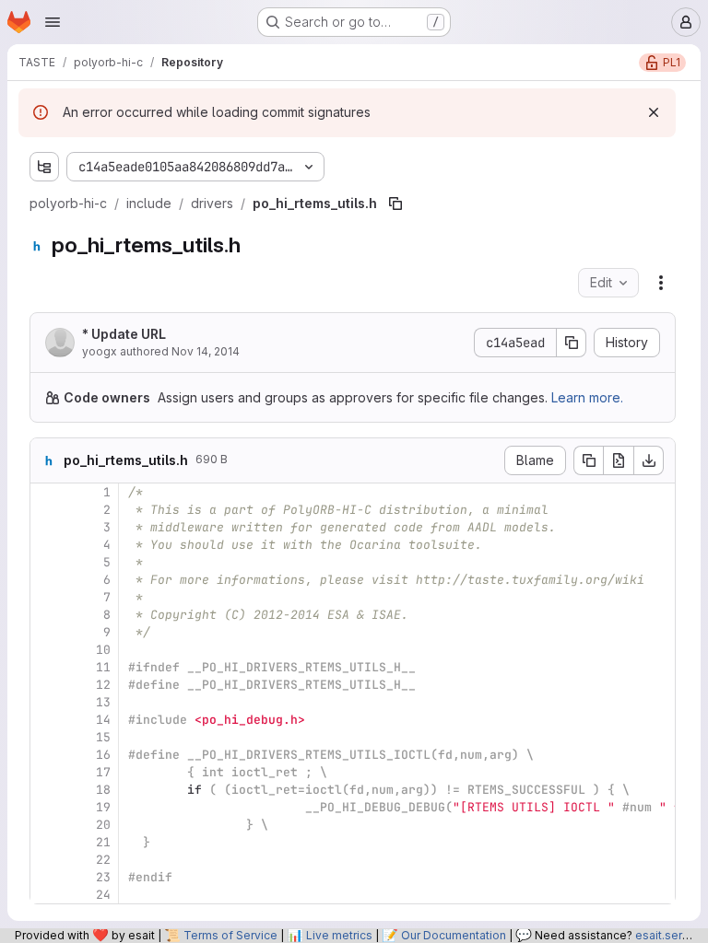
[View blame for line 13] (46, 702)
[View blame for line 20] (46, 824)
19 (103, 807)
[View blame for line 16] (46, 754)
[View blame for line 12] (46, 684)
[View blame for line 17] (46, 772)
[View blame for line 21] (46, 842)
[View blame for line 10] (46, 649)
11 (103, 667)
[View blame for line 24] (46, 894)
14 (103, 720)
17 (103, 772)
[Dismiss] (654, 112)
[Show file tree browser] (44, 166)
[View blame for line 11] (46, 667)
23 (103, 877)
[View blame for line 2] (46, 509)
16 (103, 755)
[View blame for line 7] (46, 597)
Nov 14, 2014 (205, 351)
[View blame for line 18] (46, 789)
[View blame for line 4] (46, 544)
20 (103, 824)
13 (103, 702)
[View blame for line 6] (46, 579)
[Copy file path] (395, 203)
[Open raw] (618, 460)
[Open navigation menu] (52, 22)
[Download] (649, 460)
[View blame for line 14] (46, 719)
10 (103, 650)
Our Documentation (453, 935)
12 (103, 685)
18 (103, 789)
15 (103, 737)
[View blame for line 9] (46, 632)
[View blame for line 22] (46, 859)
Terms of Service (230, 935)
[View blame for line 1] (46, 492)
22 (103, 859)
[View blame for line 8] (46, 614)
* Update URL (124, 334)
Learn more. (587, 397)
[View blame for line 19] (46, 807)
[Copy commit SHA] (571, 342)
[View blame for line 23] (46, 877)
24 (103, 894)
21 (103, 842)
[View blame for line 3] (46, 527)
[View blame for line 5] (46, 562)
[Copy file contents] (588, 460)
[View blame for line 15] (46, 737)
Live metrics (339, 935)
